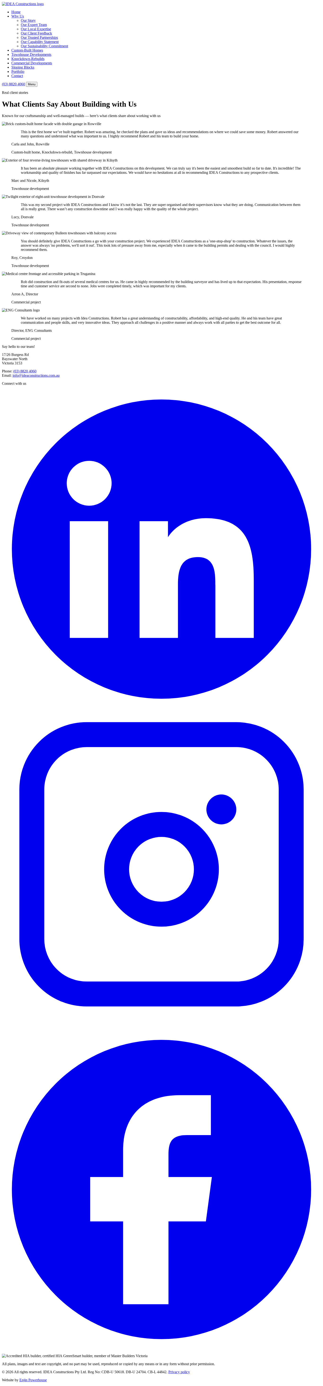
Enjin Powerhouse (33, 1380)
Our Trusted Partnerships (39, 37)
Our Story (28, 20)
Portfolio (17, 72)
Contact (17, 76)
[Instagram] (161, 1028)
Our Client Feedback (36, 33)
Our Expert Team (34, 25)
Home (16, 12)
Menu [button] (31, 84)
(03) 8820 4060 (13, 84)
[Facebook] (161, 1348)
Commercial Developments (31, 63)
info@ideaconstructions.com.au (36, 375)
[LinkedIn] (161, 707)
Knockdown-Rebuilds (27, 59)
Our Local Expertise (36, 29)
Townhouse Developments (31, 54)
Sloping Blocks (22, 67)
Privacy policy (179, 1372)
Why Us (17, 16)
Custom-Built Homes (27, 50)
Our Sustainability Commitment (44, 46)
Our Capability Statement (40, 42)
